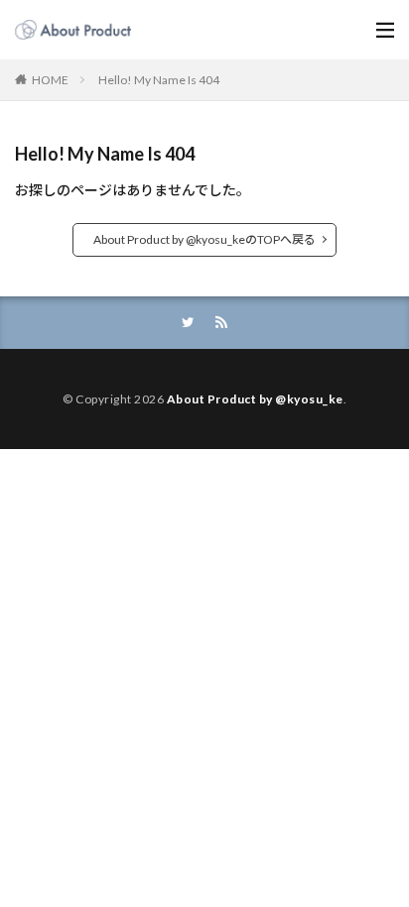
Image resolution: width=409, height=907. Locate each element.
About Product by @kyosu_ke (255, 399)
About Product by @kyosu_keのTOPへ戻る (204, 239)
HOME (50, 79)
